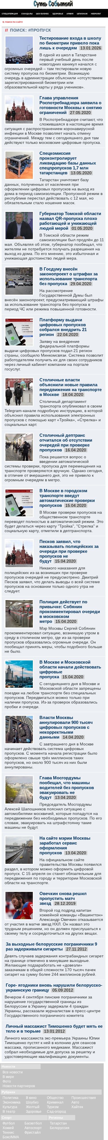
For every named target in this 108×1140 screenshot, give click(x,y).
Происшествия (83, 1098)
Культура (10, 1107)
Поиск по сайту (14, 22)
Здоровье (57, 14)
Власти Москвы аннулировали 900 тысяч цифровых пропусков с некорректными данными (66, 727)
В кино (31, 1098)
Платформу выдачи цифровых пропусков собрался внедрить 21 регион (63, 327)
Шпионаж (82, 14)
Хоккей (8, 1128)
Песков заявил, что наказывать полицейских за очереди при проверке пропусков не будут (68, 551)
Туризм (52, 1107)
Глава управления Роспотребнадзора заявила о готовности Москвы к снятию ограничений (70, 105)
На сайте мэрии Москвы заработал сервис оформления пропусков (64, 845)
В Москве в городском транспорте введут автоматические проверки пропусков (67, 498)
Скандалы (27, 14)
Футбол (9, 1123)
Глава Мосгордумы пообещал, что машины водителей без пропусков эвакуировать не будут (66, 787)
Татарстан (58, 1123)
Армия (70, 14)
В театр (9, 1112)
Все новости (13, 1072)
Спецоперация (10, 14)
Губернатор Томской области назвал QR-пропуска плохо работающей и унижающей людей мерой (70, 221)
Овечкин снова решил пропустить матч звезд (63, 898)
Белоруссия (59, 1128)
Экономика (11, 1102)
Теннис (8, 1133)
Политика (10, 1098)
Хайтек (77, 1107)
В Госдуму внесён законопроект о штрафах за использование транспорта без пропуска (68, 276)
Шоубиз (32, 1102)
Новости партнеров (19, 1086)
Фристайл (32, 1133)
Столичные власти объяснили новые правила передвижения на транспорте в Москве (70, 387)
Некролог (96, 14)
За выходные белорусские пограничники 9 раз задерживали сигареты (51, 946)
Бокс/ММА (11, 1137)
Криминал (55, 1102)
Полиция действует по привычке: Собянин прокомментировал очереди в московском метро (69, 611)
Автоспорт (33, 1128)
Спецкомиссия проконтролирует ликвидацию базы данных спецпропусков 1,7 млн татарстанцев (67, 163)
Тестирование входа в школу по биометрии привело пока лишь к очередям (70, 43)
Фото (7, 1081)
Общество (55, 1098)
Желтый (32, 1107)
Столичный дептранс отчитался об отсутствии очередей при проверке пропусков (65, 442)
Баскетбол (33, 1123)
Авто (75, 1102)
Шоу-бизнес (42, 14)
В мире (8, 1077)
